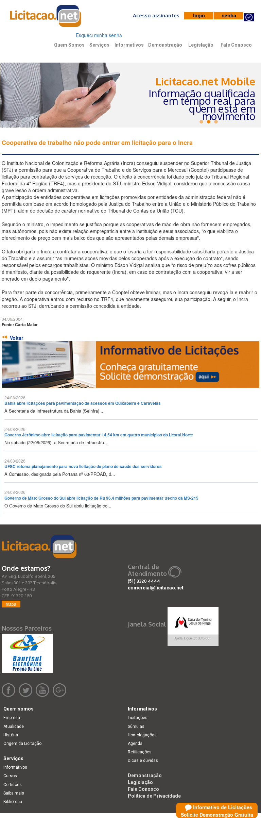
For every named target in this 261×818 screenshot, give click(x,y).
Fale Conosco (236, 45)
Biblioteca (12, 801)
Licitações (137, 717)
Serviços (99, 45)
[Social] (193, 624)
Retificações (140, 752)
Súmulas (136, 726)
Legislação (200, 45)
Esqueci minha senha (99, 35)
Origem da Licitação (22, 743)
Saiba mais (13, 793)
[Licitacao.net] (39, 546)
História (10, 735)
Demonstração (165, 45)
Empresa (11, 717)
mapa (11, 604)
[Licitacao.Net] (45, 18)
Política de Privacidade (154, 796)
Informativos (129, 45)
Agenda (135, 743)
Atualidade (13, 726)
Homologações (142, 735)
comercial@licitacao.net (156, 587)
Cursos (10, 775)
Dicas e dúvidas (143, 760)
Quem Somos (69, 45)
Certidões (12, 784)
